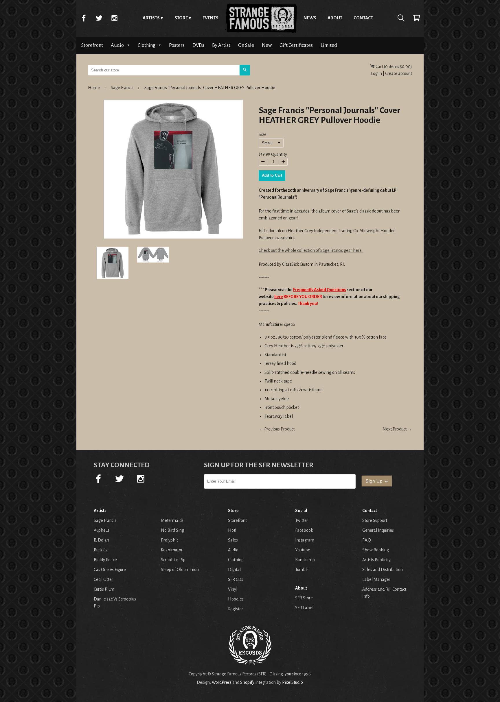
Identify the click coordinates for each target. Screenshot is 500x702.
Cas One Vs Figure (110, 569)
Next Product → (397, 429)
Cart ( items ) (393, 66)
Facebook (83, 18)
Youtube (302, 550)
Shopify (247, 682)
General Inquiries (378, 530)
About (335, 17)
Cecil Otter (103, 579)
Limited (329, 45)
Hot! (232, 530)
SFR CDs (235, 579)
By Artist (221, 45)
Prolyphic (169, 540)
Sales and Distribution (382, 569)
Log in (376, 73)
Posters (177, 45)
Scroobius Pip (173, 559)
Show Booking (375, 550)
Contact (363, 17)
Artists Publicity (376, 559)
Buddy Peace (105, 559)
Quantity (279, 154)
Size (262, 134)
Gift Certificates (296, 45)
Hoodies (236, 599)
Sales (233, 540)
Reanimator (172, 550)
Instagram (114, 18)
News (310, 17)
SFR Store (304, 598)
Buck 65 (101, 550)
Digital (234, 569)
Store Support (374, 520)
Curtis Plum (104, 589)
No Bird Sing (172, 530)
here (278, 296)
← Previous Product (277, 429)
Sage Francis (122, 87)
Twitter (99, 18)
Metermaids (172, 520)
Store (181, 17)
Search (401, 18)
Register (235, 609)
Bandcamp (305, 559)
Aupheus (101, 530)
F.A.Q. (367, 540)
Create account (398, 73)
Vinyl (232, 589)
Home (261, 18)
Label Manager (376, 579)
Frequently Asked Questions (319, 289)
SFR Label (304, 607)
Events (210, 17)
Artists (151, 17)
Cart (416, 18)
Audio (118, 45)
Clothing (147, 45)
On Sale (246, 45)
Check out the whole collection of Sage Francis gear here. (311, 250)
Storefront (92, 45)
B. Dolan (101, 540)
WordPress (221, 682)
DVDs (198, 45)
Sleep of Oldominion (180, 569)
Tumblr (301, 569)
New (267, 45)
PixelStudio (292, 682)
